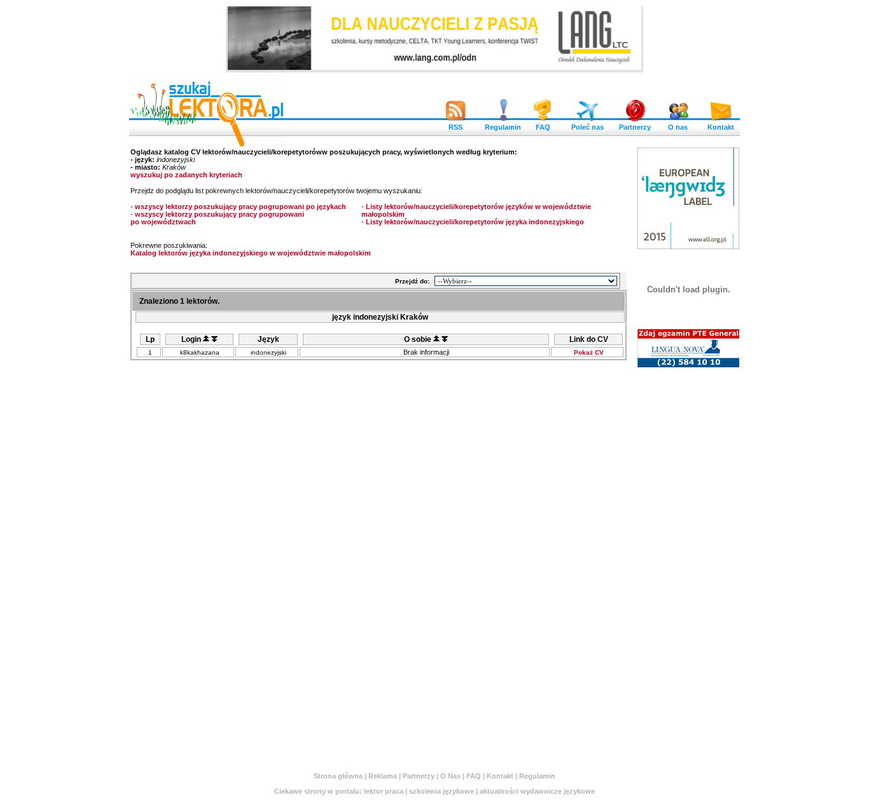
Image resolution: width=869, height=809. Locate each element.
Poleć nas (587, 127)
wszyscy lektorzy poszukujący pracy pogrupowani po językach (240, 206)
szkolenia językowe (441, 791)
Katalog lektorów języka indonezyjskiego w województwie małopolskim (250, 253)
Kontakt (720, 127)
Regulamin (503, 127)
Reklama (382, 776)
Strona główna (338, 776)
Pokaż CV (589, 352)
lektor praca (383, 791)
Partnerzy (635, 127)
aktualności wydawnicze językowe (537, 791)
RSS (455, 127)
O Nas (450, 776)
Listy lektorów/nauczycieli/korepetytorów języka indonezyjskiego (475, 222)
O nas (678, 127)
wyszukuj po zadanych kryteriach (186, 175)
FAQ (543, 127)
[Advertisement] (688, 563)
